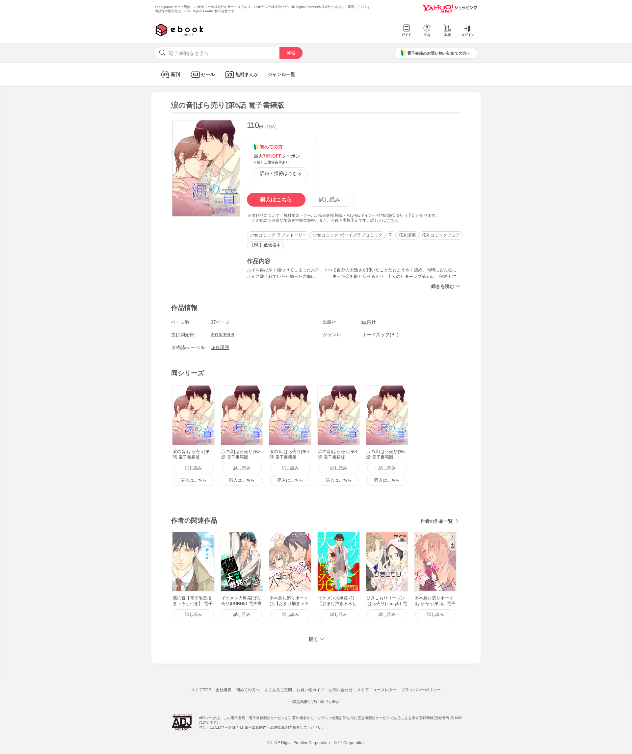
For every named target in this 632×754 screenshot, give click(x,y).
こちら (392, 220)
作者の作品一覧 (436, 521)
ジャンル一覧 (281, 74)
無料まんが (246, 74)
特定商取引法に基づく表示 (316, 701)
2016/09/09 (222, 334)
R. (390, 235)
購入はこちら (276, 199)
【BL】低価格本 (265, 244)
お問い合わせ (341, 690)
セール (208, 74)
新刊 (175, 74)
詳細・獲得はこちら (281, 173)
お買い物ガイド (310, 690)
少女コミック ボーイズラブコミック (347, 235)
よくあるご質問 (278, 690)
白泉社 (369, 322)
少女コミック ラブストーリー (278, 235)
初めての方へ (248, 690)
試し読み (329, 199)
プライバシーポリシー (421, 690)
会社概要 (223, 690)
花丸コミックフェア (441, 235)
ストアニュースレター (377, 690)
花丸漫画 (407, 235)
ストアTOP (201, 690)
